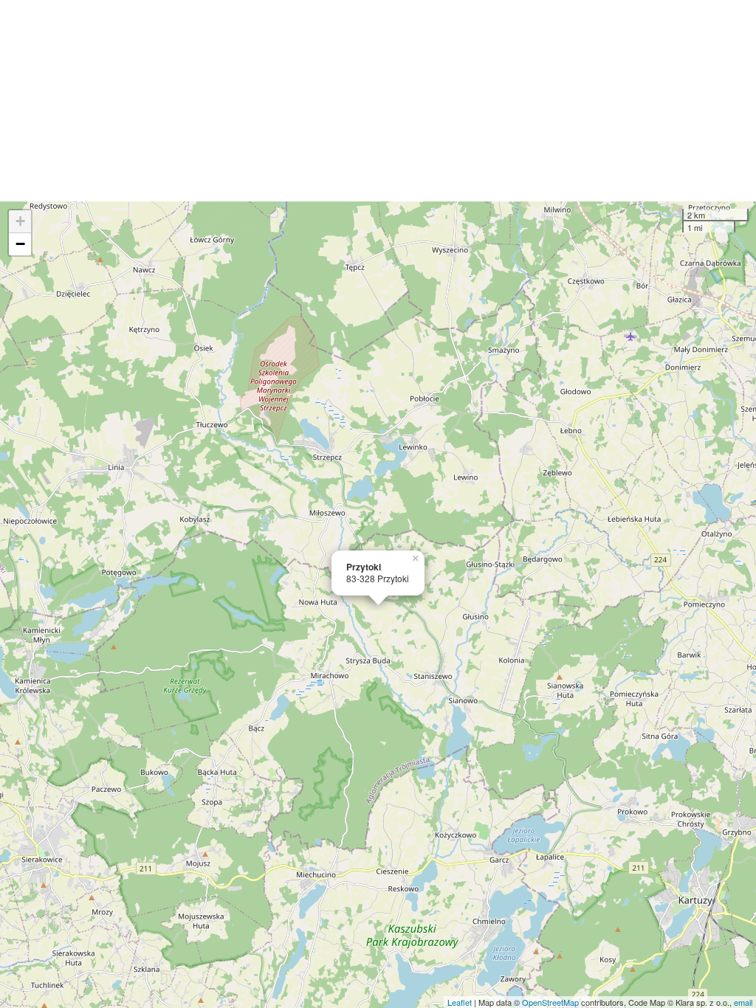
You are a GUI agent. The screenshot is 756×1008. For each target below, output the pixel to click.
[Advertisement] (378, 100)
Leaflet (459, 1002)
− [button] (20, 244)
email (743, 1002)
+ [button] (20, 221)
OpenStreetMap (550, 1002)
